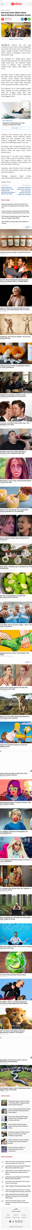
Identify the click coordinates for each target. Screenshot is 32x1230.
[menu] (2, 4)
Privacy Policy (16, 1217)
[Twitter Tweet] (25, 19)
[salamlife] (10, 1222)
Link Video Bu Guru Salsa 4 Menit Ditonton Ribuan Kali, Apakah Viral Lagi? (17, 1166)
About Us (16, 1215)
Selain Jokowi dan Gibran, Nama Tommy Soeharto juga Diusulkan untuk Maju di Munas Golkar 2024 (8, 191)
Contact (24, 1215)
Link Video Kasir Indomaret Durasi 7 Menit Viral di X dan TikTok (17, 1182)
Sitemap (24, 1217)
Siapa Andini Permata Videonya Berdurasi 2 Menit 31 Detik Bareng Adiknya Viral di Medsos (17, 1172)
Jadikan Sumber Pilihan (16, 39)
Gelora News (20, 1226)
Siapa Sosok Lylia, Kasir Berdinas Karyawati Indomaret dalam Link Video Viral (18, 1162)
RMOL (9, 182)
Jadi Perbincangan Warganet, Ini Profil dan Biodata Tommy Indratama (17, 1177)
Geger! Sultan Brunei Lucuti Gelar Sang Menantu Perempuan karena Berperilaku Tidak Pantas (16, 1196)
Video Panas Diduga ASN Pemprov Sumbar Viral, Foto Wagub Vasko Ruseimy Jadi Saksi (18, 1190)
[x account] (16, 1222)
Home (8, 1215)
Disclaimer (8, 1217)
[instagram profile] (19, 1222)
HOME (2, 10)
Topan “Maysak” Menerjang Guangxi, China (17, 1186)
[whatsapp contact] (22, 1222)
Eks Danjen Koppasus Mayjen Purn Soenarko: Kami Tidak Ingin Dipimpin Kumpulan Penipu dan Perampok (24, 191)
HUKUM (8, 10)
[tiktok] (13, 1222)
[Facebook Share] (22, 19)
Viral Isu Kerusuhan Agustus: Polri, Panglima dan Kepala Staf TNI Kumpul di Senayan (17, 1202)
